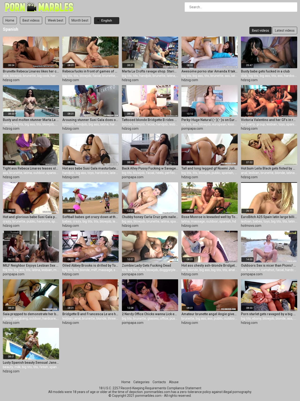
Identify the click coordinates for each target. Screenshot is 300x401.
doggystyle (167, 270)
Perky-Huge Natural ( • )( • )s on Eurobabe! (209, 120)
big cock (43, 76)
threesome (116, 318)
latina (171, 76)
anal (244, 173)
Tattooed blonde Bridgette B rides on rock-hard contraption (150, 120)
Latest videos (285, 30)
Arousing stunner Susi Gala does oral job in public (90, 120)
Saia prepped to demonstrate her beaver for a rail (31, 314)
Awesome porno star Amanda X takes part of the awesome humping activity (209, 71)
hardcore (57, 76)
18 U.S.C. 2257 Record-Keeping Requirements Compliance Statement (150, 388)
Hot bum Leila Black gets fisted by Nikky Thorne (269, 168)
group (260, 124)
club (244, 76)
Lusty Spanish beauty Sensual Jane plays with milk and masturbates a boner (31, 362)
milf (56, 270)
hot (243, 124)
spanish (292, 124)
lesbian (174, 124)
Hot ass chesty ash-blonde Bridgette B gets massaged (209, 265)
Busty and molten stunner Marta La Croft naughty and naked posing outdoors (31, 120)
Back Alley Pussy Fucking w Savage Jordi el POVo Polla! (150, 168)
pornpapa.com (192, 128)
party (251, 124)
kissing (233, 124)
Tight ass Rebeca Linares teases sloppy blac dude (31, 168)
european (219, 124)
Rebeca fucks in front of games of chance (90, 71)
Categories (141, 382)
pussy (174, 318)
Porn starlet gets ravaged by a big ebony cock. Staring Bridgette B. (269, 314)
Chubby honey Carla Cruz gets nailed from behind (150, 217)
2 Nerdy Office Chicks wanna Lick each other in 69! (150, 314)
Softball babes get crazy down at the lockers (90, 217)
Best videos (31, 20)
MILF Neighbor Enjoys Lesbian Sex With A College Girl (31, 265)
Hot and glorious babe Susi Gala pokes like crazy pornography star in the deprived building (31, 217)
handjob (145, 76)
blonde (127, 124)
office (164, 318)
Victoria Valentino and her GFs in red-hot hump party (269, 120)
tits (76, 76)
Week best (55, 20)
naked (7, 124)
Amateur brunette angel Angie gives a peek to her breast (209, 314)
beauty (8, 367)
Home (9, 20)
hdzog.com (11, 80)
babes (66, 221)
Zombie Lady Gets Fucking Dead (146, 265)
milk (18, 367)
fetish (43, 367)
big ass (198, 76)
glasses (153, 318)
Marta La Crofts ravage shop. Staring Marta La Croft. (150, 71)
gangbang (20, 318)
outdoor (39, 173)
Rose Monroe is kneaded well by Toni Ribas (209, 217)
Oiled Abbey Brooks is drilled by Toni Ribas (90, 265)
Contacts (159, 382)
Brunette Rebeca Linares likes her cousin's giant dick (31, 71)
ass (227, 76)
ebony (256, 318)
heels (160, 173)
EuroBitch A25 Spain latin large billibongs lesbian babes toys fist (269, 217)
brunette (29, 76)
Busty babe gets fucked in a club (265, 71)
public (216, 173)
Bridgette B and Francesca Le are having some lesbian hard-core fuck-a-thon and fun (90, 314)
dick (6, 76)
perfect (170, 173)
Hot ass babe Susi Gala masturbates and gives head (90, 168)
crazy (7, 221)
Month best (79, 20)
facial (97, 76)
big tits (67, 76)
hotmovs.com (251, 225)
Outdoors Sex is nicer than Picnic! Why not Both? (269, 265)
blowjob (16, 76)
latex (113, 173)
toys (281, 124)
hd (236, 173)
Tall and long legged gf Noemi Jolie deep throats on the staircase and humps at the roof (209, 168)
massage (198, 221)
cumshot (267, 270)
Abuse (174, 382)
